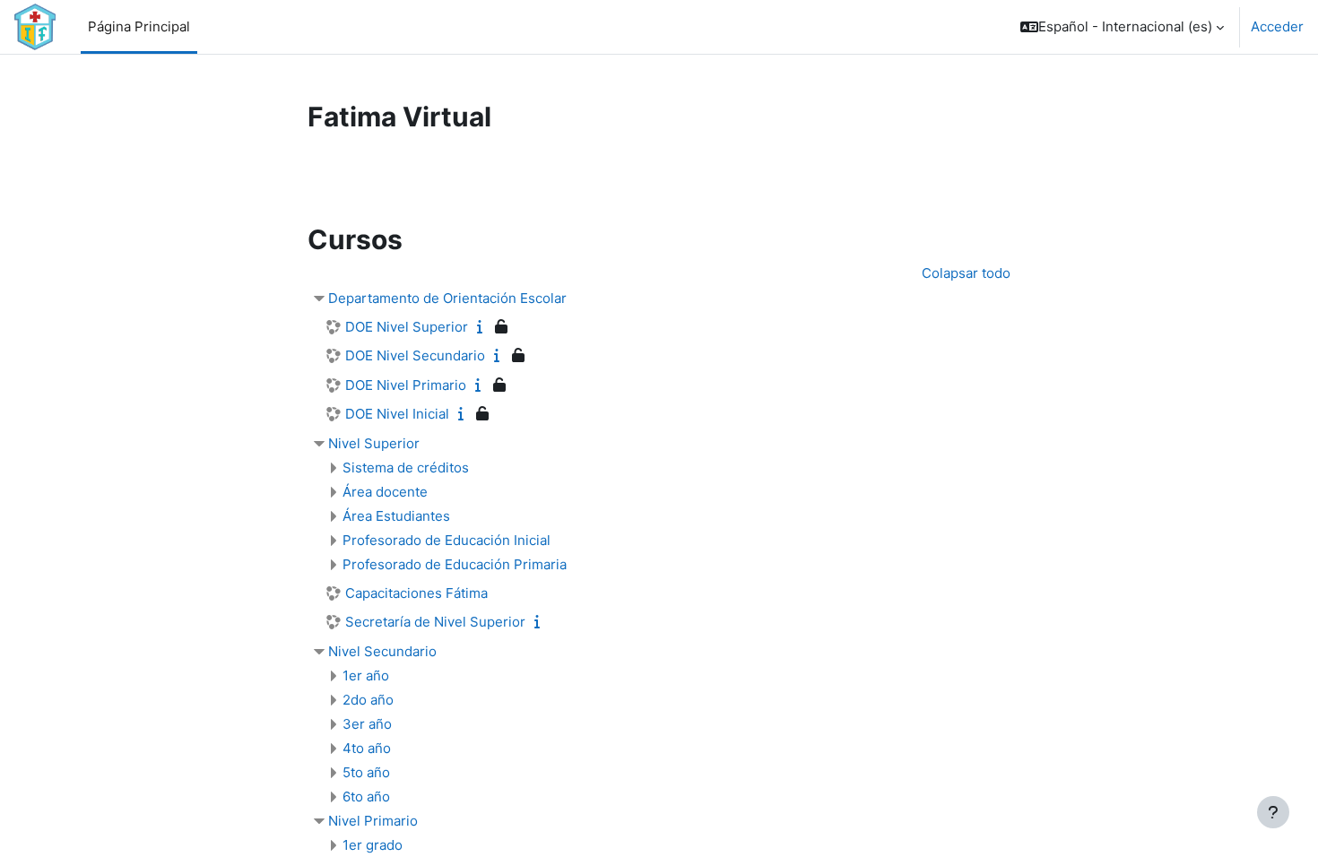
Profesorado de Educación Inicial (447, 540)
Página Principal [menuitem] (139, 26)
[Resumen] (483, 326)
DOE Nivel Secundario (415, 355)
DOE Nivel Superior (406, 326)
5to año (366, 772)
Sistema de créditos (406, 467)
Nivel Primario (373, 820)
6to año (366, 796)
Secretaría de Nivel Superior (435, 621)
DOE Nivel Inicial (397, 413)
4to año (367, 748)
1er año (366, 675)
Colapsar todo (966, 272)
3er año (367, 723)
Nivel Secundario (382, 651)
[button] (1122, 27)
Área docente (385, 491)
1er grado (373, 844)
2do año (368, 699)
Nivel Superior (374, 443)
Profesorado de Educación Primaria (455, 564)
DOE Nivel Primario (405, 385)
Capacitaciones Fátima (416, 593)
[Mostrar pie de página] (1273, 812)
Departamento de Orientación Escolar (447, 298)
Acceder (1277, 26)
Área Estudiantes (396, 515)
